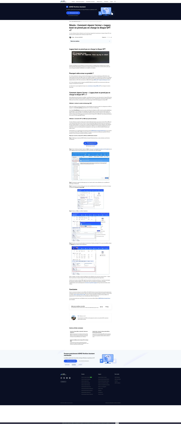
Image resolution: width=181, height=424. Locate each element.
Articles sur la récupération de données (103, 384)
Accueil (70, 21)
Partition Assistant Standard (85, 377)
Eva (73, 37)
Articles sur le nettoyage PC (102, 386)
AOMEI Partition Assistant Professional (98, 130)
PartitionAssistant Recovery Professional (87, 388)
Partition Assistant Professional (85, 379)
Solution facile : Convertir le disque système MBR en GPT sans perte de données (101, 332)
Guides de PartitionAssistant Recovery (103, 379)
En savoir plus (112, 423)
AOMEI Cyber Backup (118, 379)
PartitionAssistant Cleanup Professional (87, 394)
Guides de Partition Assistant (102, 377)
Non (108, 306)
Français (63, 381)
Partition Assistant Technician (85, 384)
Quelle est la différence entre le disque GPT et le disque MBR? (79, 340)
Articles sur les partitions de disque (103, 382)
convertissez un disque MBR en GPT (94, 85)
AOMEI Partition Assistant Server (104, 298)
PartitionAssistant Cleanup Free (86, 392)
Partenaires (99, 390)
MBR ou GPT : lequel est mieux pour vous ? (102, 79)
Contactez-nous (100, 392)
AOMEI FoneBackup (117, 382)
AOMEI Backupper (117, 377)
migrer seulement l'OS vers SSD (79, 294)
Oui (102, 306)
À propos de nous (100, 394)
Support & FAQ (100, 388)
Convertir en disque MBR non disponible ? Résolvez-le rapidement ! (79, 332)
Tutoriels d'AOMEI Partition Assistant (76, 21)
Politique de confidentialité (109, 402)
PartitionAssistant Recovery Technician (86, 390)
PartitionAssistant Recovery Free (86, 386)
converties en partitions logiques (91, 282)
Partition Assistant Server (85, 381)
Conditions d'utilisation (117, 402)
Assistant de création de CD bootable (102, 149)
